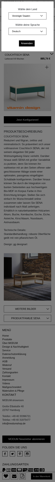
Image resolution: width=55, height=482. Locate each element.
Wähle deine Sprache (27, 24)
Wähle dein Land (27, 9)
